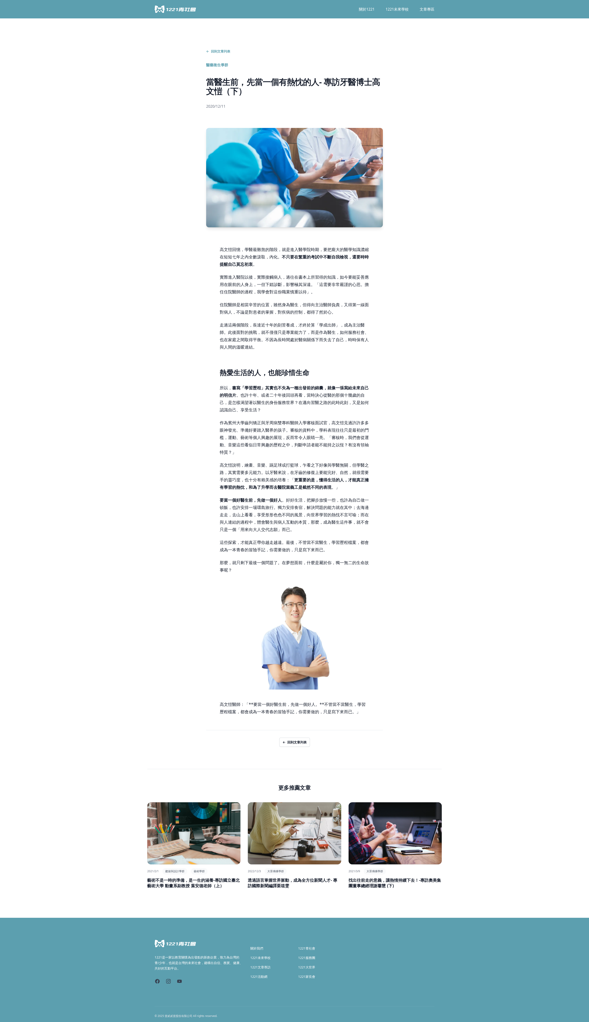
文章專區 (427, 9)
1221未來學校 (397, 9)
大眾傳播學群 (275, 871)
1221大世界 (306, 967)
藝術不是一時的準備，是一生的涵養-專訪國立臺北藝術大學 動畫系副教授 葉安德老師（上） (193, 882)
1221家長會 (306, 976)
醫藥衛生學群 (217, 64)
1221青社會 (306, 948)
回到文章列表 (218, 51)
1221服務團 (306, 958)
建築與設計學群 (175, 871)
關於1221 (367, 9)
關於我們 (256, 948)
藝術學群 (199, 871)
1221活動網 (258, 976)
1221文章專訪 (260, 967)
